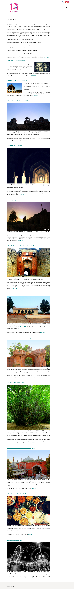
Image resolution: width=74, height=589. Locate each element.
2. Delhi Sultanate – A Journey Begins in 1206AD (17, 80)
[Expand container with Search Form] (66, 8)
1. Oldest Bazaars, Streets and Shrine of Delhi (16, 60)
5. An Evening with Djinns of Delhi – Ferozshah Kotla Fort (18, 200)
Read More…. (35, 95)
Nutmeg (12, 586)
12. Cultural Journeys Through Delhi (14, 540)
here (45, 57)
